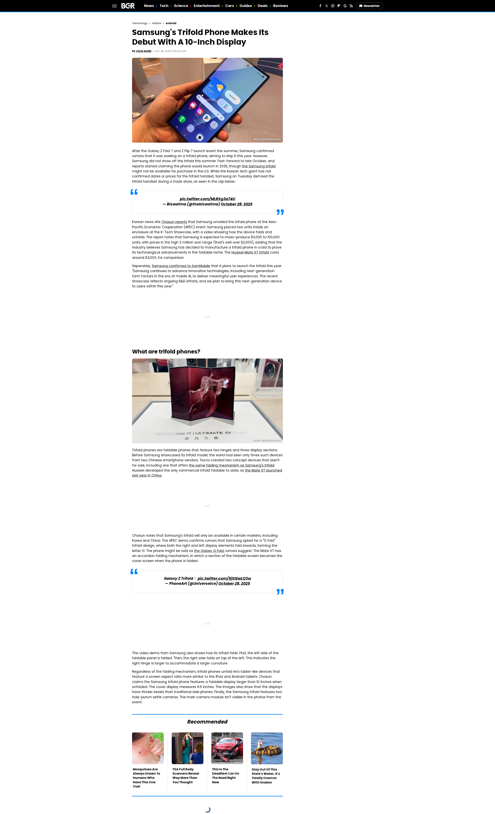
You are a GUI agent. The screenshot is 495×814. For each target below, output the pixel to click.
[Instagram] (332, 5)
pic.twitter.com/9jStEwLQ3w (224, 579)
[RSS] (351, 5)
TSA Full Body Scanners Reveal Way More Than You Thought (185, 775)
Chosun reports (174, 222)
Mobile (156, 23)
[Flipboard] (339, 5)
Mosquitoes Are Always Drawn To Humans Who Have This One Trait (146, 778)
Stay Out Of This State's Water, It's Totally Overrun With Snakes (266, 775)
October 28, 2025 (236, 204)
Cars (229, 5)
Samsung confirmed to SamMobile (181, 266)
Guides (246, 5)
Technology (140, 23)
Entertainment (207, 5)
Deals (263, 5)
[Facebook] (320, 5)
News (149, 5)
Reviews (280, 5)
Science (181, 5)
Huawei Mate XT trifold (250, 252)
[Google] (345, 5)
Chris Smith (143, 51)
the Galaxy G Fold (209, 551)
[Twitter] (326, 5)
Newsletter (372, 6)
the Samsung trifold (259, 166)
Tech (164, 5)
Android (171, 23)
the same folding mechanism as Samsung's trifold (231, 465)
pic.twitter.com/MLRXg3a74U (207, 199)
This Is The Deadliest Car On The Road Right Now (225, 775)
